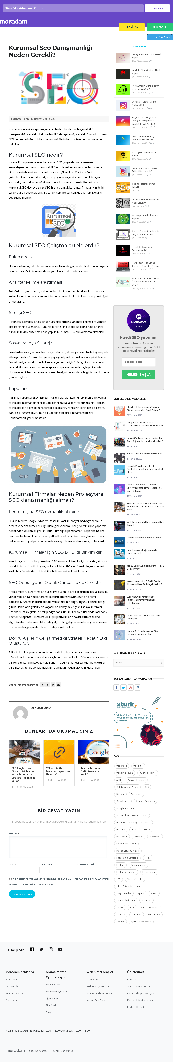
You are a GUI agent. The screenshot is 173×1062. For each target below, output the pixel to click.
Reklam (120, 865)
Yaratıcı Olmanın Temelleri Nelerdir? (145, 453)
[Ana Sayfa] (13, 22)
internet (138, 836)
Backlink (131, 979)
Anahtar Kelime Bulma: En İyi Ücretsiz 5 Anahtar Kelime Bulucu (145, 281)
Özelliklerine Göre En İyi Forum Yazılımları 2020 (143, 138)
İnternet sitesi (85, 864)
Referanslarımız (14, 993)
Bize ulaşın (11, 1000)
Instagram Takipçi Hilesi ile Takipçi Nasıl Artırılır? (144, 170)
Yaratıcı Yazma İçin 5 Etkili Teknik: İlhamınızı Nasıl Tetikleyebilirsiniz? (144, 583)
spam (141, 893)
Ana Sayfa (11, 979)
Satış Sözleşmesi (38, 1050)
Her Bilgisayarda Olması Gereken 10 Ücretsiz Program (146, 264)
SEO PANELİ (160, 27)
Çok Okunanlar (138, 46)
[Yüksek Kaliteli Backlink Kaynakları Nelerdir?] (59, 753)
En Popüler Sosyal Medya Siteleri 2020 (144, 103)
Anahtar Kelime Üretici (99, 993)
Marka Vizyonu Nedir (127, 850)
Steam (154, 893)
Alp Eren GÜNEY (41, 708)
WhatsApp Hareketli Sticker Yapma (145, 217)
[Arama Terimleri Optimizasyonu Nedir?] (93, 753)
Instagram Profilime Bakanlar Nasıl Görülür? (146, 201)
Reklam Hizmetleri (137, 1007)
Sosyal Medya (123, 893)
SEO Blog (68, 28)
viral (132, 907)
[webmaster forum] (138, 722)
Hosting (120, 829)
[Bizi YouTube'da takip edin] (60, 949)
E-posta (48, 864)
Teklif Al (131, 26)
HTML (135, 829)
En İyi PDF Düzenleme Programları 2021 (142, 249)
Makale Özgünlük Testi (99, 986)
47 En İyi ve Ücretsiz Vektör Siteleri (144, 154)
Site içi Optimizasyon (139, 986)
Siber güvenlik (135, 879)
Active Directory (137, 780)
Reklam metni (138, 865)
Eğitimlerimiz (53, 998)
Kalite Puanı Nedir (126, 843)
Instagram (122, 836)
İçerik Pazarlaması (141, 921)
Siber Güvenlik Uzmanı (128, 886)
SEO (118, 879)
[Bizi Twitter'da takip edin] (41, 949)
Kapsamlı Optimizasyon (140, 1000)
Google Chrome (125, 808)
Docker (120, 794)
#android (121, 765)
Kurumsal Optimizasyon (140, 993)
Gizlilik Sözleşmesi (63, 1050)
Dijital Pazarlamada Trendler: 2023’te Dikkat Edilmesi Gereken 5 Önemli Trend (144, 487)
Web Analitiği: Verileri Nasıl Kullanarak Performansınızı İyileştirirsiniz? (141, 599)
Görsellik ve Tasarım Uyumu (131, 815)
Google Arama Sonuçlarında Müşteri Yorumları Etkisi (145, 233)
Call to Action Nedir (127, 787)
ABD (118, 780)
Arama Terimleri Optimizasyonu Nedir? (91, 771)
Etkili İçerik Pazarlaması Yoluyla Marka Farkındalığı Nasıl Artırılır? (143, 408)
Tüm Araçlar (93, 979)
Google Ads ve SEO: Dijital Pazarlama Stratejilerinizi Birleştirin (145, 424)
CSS (147, 787)
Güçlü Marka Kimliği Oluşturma (133, 822)
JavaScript (155, 836)
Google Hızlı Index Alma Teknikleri (143, 185)
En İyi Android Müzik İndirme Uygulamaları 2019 (145, 87)
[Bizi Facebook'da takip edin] (32, 949)
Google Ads (122, 801)
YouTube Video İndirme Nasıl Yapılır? (146, 72)
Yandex (120, 921)
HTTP (147, 829)
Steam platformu (125, 900)
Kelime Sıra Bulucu (97, 1000)
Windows (137, 914)
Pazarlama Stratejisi (127, 857)
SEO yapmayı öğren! (57, 991)
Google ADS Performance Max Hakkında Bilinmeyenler (142, 633)
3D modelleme (148, 772)
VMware (120, 914)
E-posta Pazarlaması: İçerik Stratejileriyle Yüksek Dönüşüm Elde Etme (145, 469)
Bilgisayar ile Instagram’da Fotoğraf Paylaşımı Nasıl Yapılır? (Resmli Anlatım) (144, 120)
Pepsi (148, 857)
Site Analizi (52, 1005)
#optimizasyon (124, 772)
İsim (12, 864)
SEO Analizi (50, 28)
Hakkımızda (11, 986)
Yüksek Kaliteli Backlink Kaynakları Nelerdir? (58, 771)
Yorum (14, 833)
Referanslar (87, 28)
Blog (48, 1012)
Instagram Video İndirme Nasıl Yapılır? (146, 56)
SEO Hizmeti (30, 28)
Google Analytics (145, 801)
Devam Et (157, 8)
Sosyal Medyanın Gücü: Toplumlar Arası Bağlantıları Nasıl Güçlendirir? (145, 439)
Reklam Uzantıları (126, 872)
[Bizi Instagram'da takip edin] (51, 949)
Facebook (136, 794)
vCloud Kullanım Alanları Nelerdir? (144, 537)
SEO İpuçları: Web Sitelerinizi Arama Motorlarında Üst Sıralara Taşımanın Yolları (23, 775)
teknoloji (146, 900)
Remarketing (149, 872)
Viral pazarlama (150, 907)
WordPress (154, 914)
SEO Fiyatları (107, 28)
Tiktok (119, 907)
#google (138, 765)
